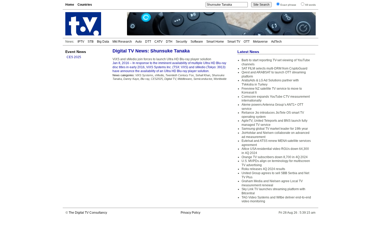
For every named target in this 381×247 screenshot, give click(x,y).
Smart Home (215, 41)
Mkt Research (122, 41)
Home (69, 4)
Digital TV (170, 78)
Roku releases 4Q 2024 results (263, 169)
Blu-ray (144, 78)
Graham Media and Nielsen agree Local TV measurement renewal (272, 183)
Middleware (185, 78)
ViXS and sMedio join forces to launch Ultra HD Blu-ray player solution (161, 59)
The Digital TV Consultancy (88, 212)
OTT (247, 41)
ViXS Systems (144, 75)
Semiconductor (202, 78)
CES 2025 (74, 57)
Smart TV (233, 41)
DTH (169, 41)
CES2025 (157, 78)
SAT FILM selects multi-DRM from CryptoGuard (274, 68)
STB (91, 41)
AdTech (276, 41)
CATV (158, 41)
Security (181, 41)
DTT (148, 41)
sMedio (159, 75)
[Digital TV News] (93, 23)
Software (196, 41)
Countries (84, 4)
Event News (75, 52)
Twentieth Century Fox (179, 75)
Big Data (103, 41)
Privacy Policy (190, 212)
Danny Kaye (131, 78)
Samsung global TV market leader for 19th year (275, 128)
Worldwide (220, 78)
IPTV (80, 41)
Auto (138, 41)
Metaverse (260, 41)
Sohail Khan (202, 75)
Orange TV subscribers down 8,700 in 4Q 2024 (275, 157)
